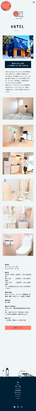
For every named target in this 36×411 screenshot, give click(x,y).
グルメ (18, 384)
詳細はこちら (18, 327)
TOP (18, 398)
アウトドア (18, 388)
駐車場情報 (18, 390)
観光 (18, 382)
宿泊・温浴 (18, 386)
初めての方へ (18, 392)
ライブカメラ (18, 394)
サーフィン (18, 396)
